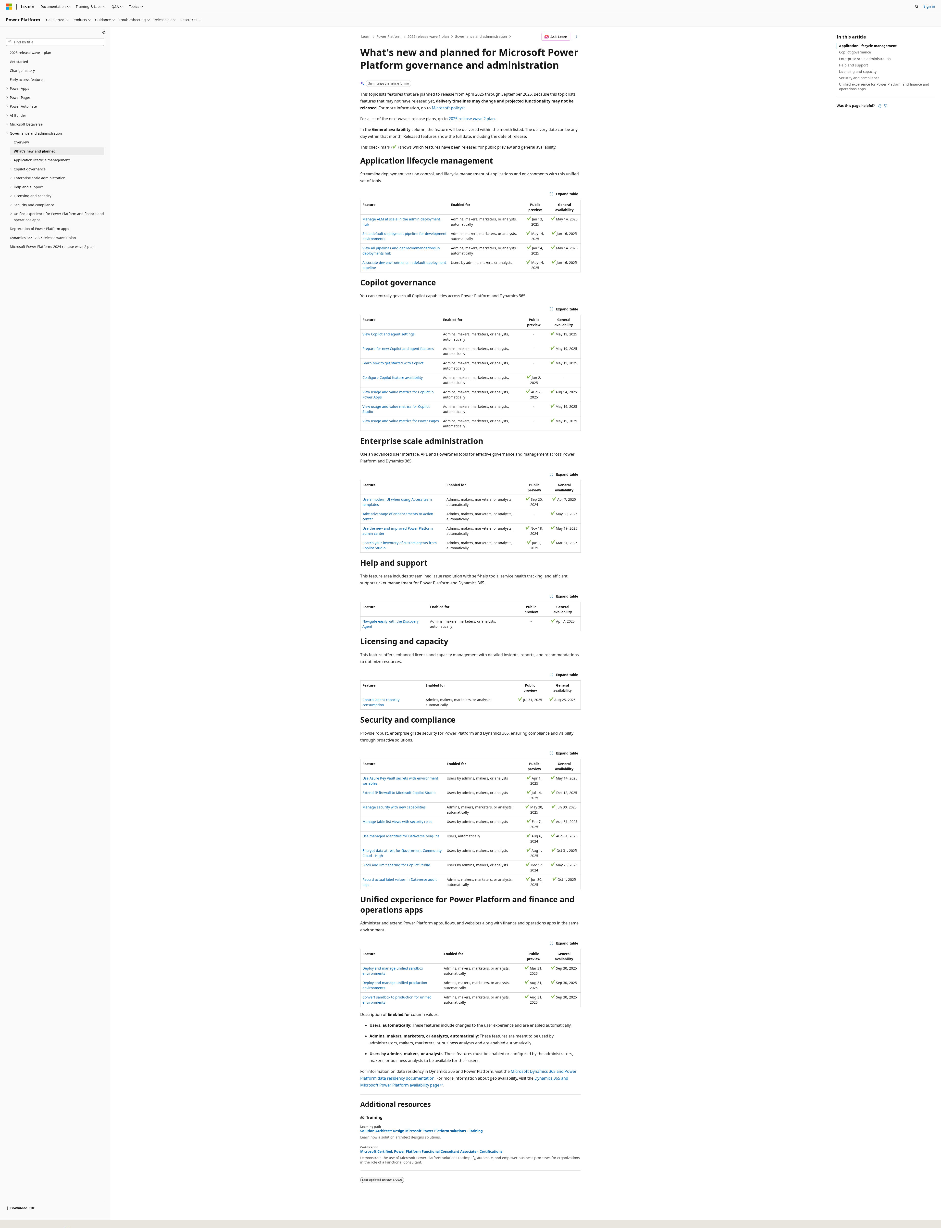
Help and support (853, 65)
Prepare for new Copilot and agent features (398, 348)
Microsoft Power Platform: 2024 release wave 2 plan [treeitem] (52, 246)
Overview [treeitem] (21, 142)
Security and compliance (859, 78)
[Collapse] (103, 32)
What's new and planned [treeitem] (35, 151)
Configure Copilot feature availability (392, 377)
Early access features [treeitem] (27, 79)
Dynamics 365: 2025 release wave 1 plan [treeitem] (43, 237)
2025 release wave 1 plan (428, 36)
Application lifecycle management (868, 45)
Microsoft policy (447, 108)
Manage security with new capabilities (394, 807)
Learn (366, 36)
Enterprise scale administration (865, 58)
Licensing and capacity (858, 71)
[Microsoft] (9, 6)
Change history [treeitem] (22, 70)
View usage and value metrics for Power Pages (400, 421)
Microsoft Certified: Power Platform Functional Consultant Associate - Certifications (431, 1151)
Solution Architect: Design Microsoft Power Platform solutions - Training (421, 1131)
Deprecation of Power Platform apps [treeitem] (39, 228)
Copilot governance (855, 52)
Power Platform (388, 36)
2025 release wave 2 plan (472, 118)
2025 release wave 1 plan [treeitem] (30, 52)
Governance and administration (481, 36)
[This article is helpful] (880, 106)
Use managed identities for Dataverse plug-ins (400, 836)
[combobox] (55, 42)
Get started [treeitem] (19, 61)
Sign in (929, 6)
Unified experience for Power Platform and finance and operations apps (884, 86)
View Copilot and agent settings (388, 334)
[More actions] (576, 37)
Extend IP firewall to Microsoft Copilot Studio (398, 792)
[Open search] (917, 6)
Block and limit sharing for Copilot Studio (396, 865)
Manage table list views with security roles (397, 821)
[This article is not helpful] (886, 106)
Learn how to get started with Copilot (392, 363)
